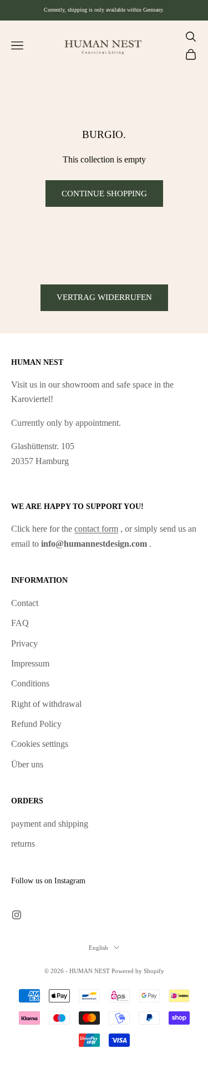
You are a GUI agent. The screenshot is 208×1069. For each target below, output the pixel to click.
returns (23, 843)
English (98, 947)
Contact (24, 603)
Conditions (30, 683)
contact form (96, 528)
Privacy (24, 643)
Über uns (27, 764)
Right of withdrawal (46, 704)
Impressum (30, 663)
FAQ (20, 623)
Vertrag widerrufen (104, 297)
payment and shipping (49, 823)
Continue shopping (104, 193)
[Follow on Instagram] (16, 914)
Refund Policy (36, 724)
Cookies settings (39, 744)
